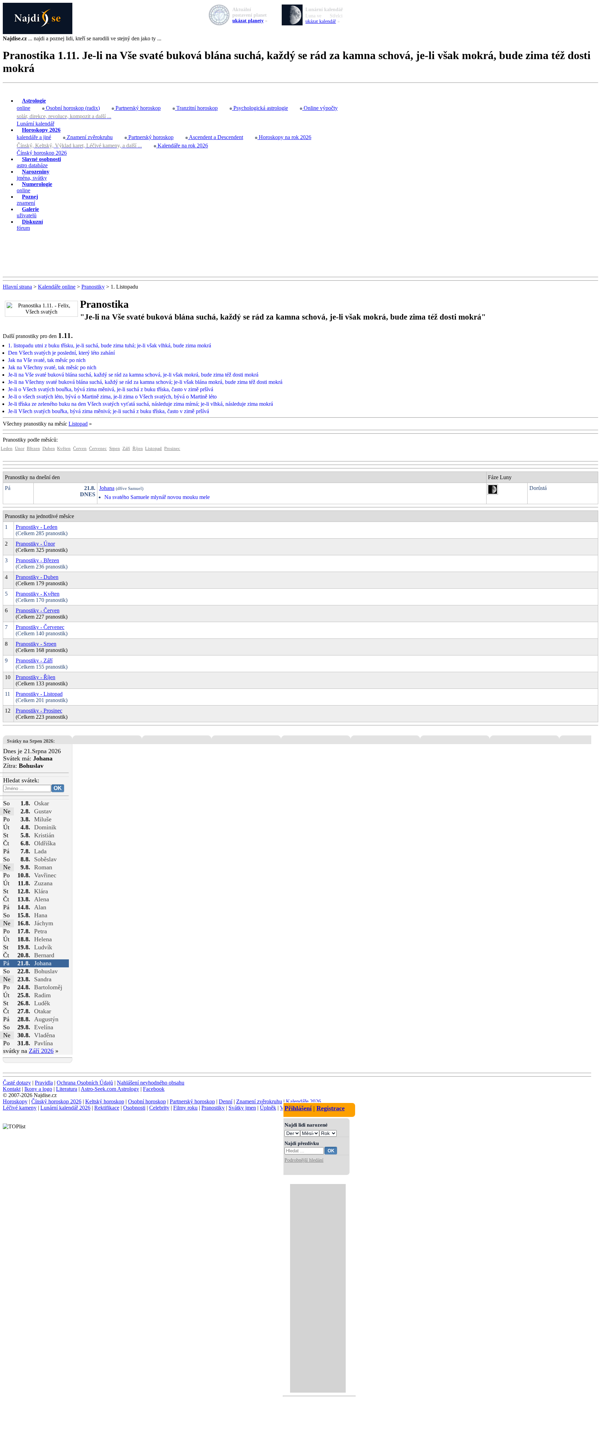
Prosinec (172, 448)
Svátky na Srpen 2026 (30, 741)
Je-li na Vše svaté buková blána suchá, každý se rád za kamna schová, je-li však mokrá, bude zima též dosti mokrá (133, 375)
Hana (40, 915)
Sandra (42, 979)
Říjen (138, 448)
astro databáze (39, 162)
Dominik (45, 827)
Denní (225, 1101)
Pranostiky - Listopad (39, 694)
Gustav (43, 811)
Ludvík (43, 947)
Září (126, 448)
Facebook (154, 1089)
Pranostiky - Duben (37, 577)
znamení (27, 200)
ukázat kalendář (320, 21)
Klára (41, 891)
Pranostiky (93, 287)
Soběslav (45, 859)
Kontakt (12, 1089)
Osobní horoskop (147, 1101)
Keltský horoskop (104, 1101)
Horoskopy (15, 1101)
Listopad (78, 424)
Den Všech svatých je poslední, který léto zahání (61, 353)
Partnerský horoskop (137, 108)
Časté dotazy (17, 1083)
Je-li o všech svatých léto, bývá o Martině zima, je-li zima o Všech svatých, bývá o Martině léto (112, 397)
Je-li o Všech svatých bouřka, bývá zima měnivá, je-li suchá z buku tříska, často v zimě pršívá (110, 389)
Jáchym (43, 923)
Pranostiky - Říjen (35, 677)
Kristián (44, 835)
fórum (30, 225)
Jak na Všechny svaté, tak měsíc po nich (52, 367)
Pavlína (43, 1043)
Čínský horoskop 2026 (42, 153)
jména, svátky (33, 175)
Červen (80, 448)
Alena (41, 899)
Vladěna (44, 1035)
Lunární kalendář (35, 124)
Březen (33, 448)
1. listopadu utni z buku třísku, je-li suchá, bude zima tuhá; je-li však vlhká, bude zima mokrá (109, 345)
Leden (7, 448)
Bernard (44, 955)
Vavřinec (45, 875)
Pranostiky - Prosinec (39, 711)
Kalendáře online (56, 287)
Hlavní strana (17, 287)
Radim (42, 995)
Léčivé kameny (20, 1108)
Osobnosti (134, 1108)
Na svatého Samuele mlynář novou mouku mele (157, 497)
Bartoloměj (48, 987)
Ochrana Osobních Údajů (85, 1083)
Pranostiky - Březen (37, 560)
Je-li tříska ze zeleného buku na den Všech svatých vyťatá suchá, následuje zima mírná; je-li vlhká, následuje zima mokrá (140, 404)
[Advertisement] (300, 254)
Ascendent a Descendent (215, 137)
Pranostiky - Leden (36, 527)
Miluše (42, 819)
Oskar (41, 803)
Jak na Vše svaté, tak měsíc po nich (47, 360)
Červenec (98, 448)
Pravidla (44, 1083)
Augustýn (46, 1019)
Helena (43, 939)
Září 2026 (41, 1050)
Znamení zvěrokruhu (89, 137)
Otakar (42, 1011)
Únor (19, 448)
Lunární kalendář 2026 (65, 1108)
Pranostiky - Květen (37, 594)
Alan (40, 907)
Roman (43, 867)
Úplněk (268, 1108)
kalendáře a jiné (39, 133)
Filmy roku (185, 1108)
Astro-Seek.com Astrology (110, 1089)
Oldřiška (45, 843)
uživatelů (28, 212)
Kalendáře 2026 (303, 1101)
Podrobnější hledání (304, 1160)
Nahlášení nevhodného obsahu (150, 1083)
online (31, 104)
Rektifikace (106, 1108)
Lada (40, 851)
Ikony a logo (38, 1089)
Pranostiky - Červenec (40, 627)
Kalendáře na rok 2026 (182, 145)
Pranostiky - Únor (35, 544)
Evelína (43, 1027)
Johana (106, 488)
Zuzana (43, 883)
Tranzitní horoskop (196, 108)
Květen (64, 448)
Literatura (66, 1089)
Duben (48, 448)
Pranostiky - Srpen (36, 644)
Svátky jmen (242, 1108)
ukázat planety (248, 20)
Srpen (114, 448)
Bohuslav (46, 971)
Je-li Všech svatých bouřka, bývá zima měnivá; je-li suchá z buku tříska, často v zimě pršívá (108, 411)
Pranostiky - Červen (37, 610)
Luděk (42, 1003)
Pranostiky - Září (34, 660)
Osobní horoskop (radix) (72, 108)
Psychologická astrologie (260, 108)
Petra (40, 931)
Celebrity (159, 1108)
